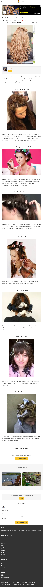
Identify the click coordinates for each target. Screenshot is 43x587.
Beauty (15, 20)
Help (2, 565)
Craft (2, 548)
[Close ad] (40, 6)
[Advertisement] (21, 10)
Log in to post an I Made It (21, 458)
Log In (21, 498)
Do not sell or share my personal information (11, 584)
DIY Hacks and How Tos (10, 507)
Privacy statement (23, 582)
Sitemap (3, 567)
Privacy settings (31, 582)
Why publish (4, 562)
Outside (3, 554)
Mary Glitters (5, 20)
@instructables (6, 575)
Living (11, 20)
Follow (10, 70)
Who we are (3, 569)
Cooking (3, 550)
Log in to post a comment (21, 522)
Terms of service (15, 582)
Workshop (3, 545)
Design (2, 547)
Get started (3, 563)
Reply (21, 516)
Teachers (3, 556)
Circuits (3, 543)
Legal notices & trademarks (28, 584)
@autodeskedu (6, 577)
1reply (4, 518)
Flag (4, 513)
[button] (1, 1)
